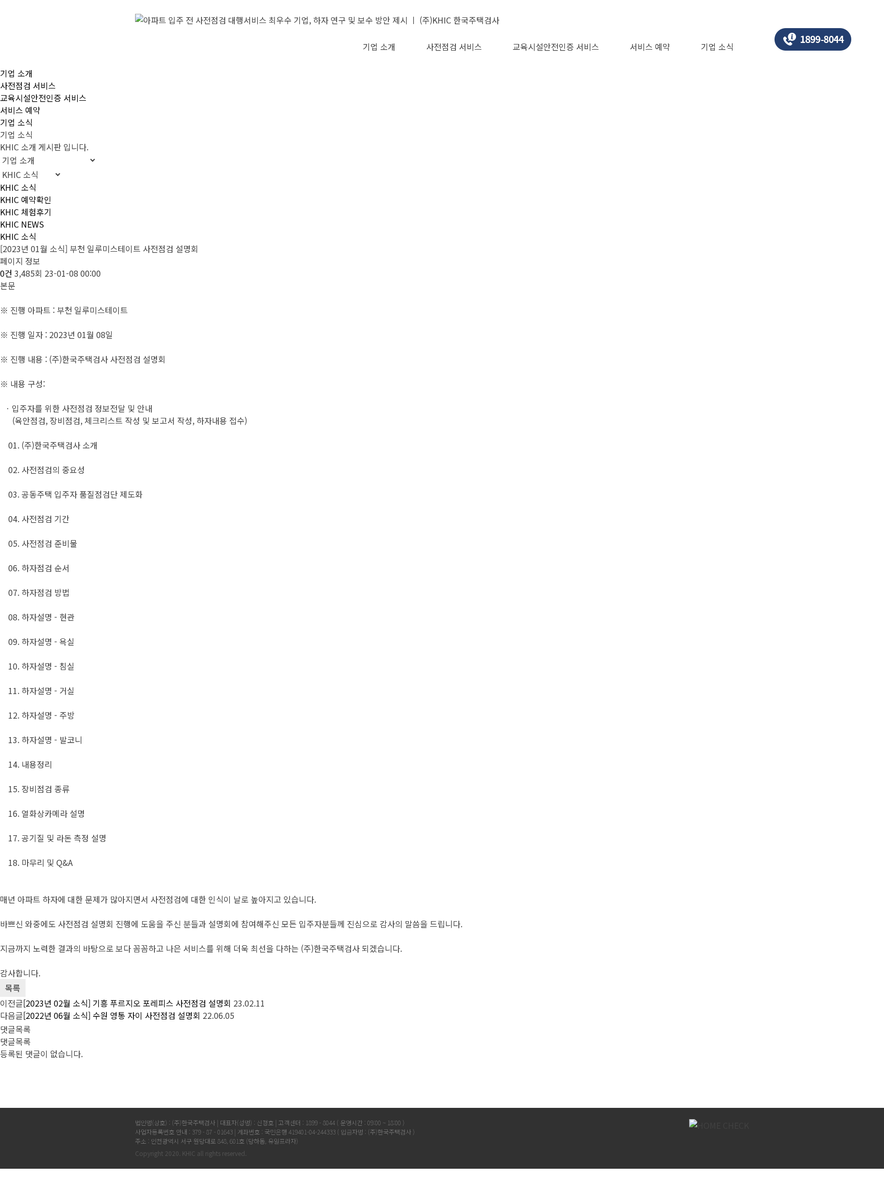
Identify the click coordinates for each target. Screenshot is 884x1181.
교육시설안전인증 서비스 (556, 46)
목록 (12, 988)
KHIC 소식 (18, 187)
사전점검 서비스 (454, 46)
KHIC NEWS (22, 224)
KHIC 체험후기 (26, 212)
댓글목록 (15, 1029)
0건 (6, 273)
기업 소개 (379, 46)
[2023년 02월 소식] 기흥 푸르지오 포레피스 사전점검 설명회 (127, 1003)
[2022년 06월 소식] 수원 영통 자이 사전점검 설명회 (112, 1015)
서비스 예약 (650, 46)
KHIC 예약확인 (26, 199)
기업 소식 (717, 46)
